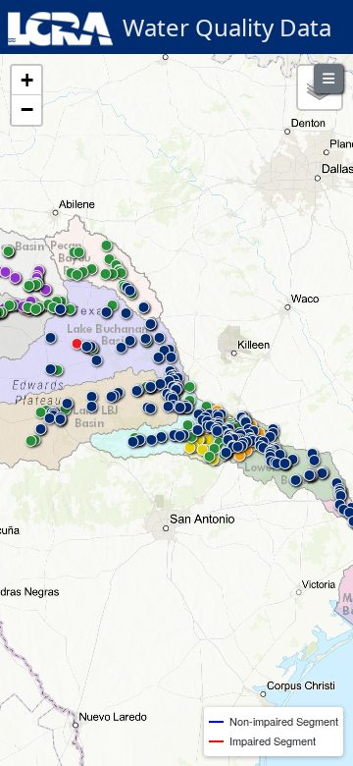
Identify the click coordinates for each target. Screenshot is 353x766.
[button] (189, 452)
